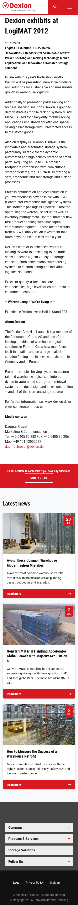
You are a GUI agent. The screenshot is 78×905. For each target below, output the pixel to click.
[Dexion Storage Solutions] (18, 7)
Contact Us (39, 478)
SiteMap (54, 882)
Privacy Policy (35, 882)
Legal (16, 882)
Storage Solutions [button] (21, 850)
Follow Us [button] (15, 861)
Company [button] (15, 827)
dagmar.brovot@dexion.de (24, 446)
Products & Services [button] (23, 838)
